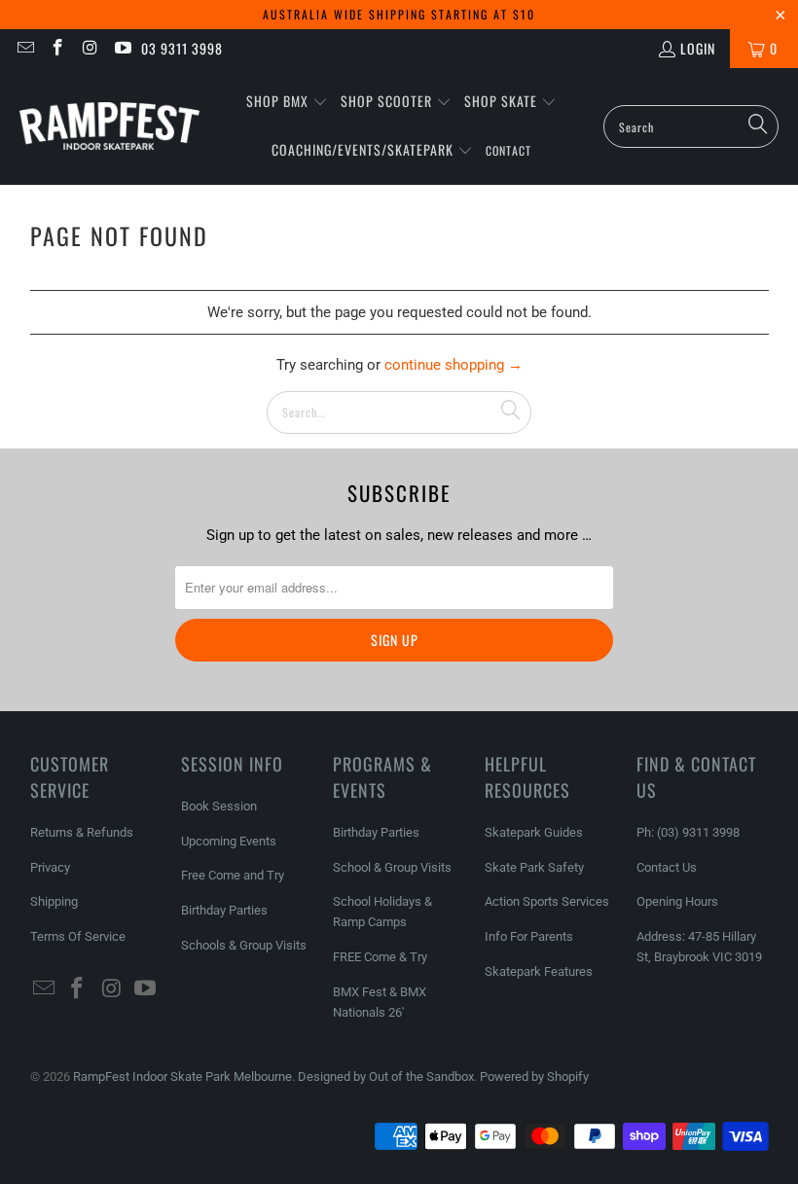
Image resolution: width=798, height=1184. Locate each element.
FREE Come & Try (380, 957)
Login (697, 48)
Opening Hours (677, 901)
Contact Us (666, 867)
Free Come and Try (232, 875)
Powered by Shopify (534, 1076)
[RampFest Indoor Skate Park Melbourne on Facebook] (57, 48)
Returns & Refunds (81, 832)
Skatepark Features (539, 971)
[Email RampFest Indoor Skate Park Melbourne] (24, 48)
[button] (287, 102)
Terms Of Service (78, 936)
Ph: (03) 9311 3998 (688, 832)
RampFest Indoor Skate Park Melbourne (182, 1076)
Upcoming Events (228, 841)
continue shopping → (453, 365)
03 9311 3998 (182, 48)
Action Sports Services (547, 901)
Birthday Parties (224, 910)
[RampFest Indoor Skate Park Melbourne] (109, 126)
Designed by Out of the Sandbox (386, 1076)
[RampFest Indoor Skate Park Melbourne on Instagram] (89, 48)
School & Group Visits (392, 867)
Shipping (54, 901)
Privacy (50, 867)
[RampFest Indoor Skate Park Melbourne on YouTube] (122, 48)
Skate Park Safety (534, 867)
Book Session (219, 806)
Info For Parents (529, 936)
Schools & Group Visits (244, 945)
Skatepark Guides (534, 832)
